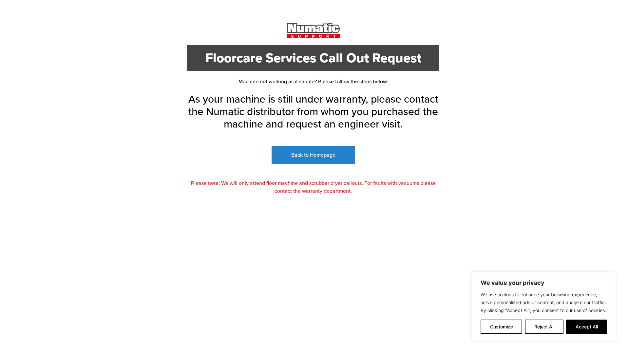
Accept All (587, 326)
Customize (501, 326)
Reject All (544, 326)
